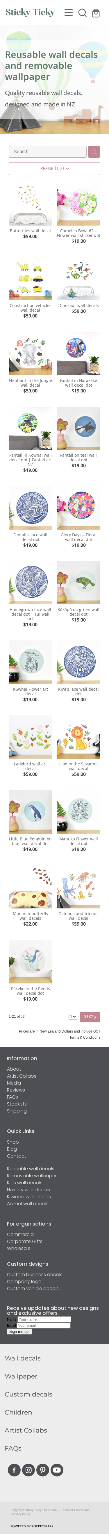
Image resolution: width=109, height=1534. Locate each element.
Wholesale (19, 1249)
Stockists (17, 1104)
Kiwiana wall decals (29, 1197)
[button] (83, 12)
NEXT (90, 1016)
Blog (12, 1149)
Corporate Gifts (24, 1242)
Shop (13, 1142)
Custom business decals (34, 1275)
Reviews (16, 1090)
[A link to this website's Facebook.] (14, 1470)
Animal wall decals (28, 1204)
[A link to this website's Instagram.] (28, 1470)
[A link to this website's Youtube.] (57, 1470)
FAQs (12, 1097)
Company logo (24, 1282)
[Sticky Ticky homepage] (34, 12)
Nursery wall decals (28, 1190)
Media (14, 1083)
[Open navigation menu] (69, 12)
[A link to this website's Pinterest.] (42, 1470)
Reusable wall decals (30, 1169)
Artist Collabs (21, 1076)
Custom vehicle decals (33, 1289)
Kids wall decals (24, 1183)
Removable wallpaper (32, 1176)
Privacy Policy (20, 1514)
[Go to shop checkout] (96, 12)
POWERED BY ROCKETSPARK (31, 1526)
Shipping (17, 1111)
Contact (16, 1156)
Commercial (21, 1235)
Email (12, 1326)
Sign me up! (19, 1331)
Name (12, 1319)
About (14, 1069)
